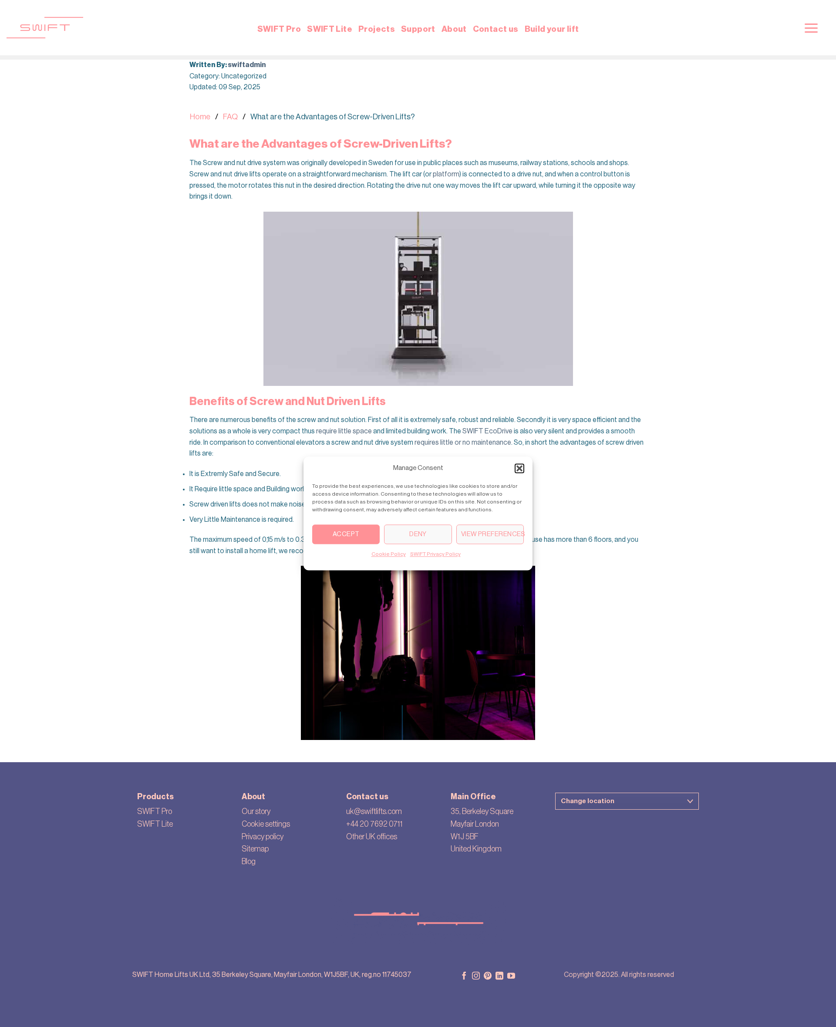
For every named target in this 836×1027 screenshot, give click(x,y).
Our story (256, 811)
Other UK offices (371, 837)
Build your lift (552, 29)
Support (418, 29)
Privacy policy (262, 837)
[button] (519, 468)
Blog (249, 861)
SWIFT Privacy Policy (435, 554)
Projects (376, 29)
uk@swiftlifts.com (374, 811)
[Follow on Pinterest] (488, 976)
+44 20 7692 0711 (374, 824)
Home (200, 117)
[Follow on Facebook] (464, 976)
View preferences (492, 534)
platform (446, 174)
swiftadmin (247, 64)
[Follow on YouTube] (511, 976)
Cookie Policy (388, 554)
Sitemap (255, 849)
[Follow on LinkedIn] (499, 976)
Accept (346, 534)
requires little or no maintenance (463, 442)
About (454, 29)
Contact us (496, 29)
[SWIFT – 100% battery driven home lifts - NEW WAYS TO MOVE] (159, 27)
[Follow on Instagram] (476, 976)
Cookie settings (266, 824)
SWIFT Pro (279, 29)
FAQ (230, 117)
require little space (344, 431)
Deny (418, 534)
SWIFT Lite (329, 29)
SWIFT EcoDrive (487, 431)
